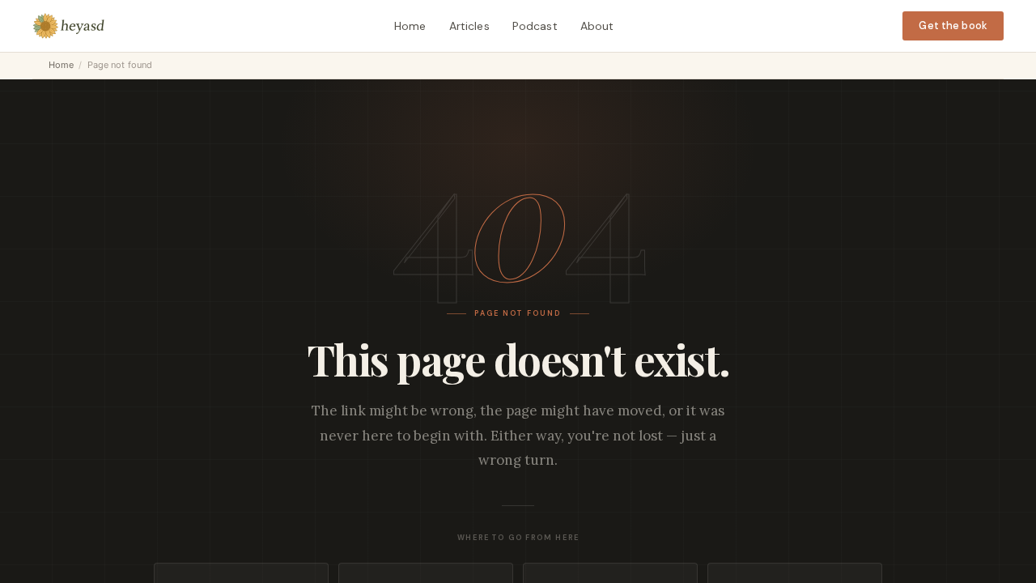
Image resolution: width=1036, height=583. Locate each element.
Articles (469, 26)
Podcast (535, 26)
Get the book (953, 25)
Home (410, 26)
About (597, 26)
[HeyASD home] (68, 26)
